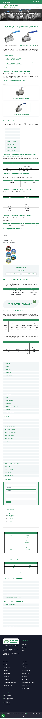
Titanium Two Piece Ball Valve (11, 132)
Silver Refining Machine (9, 475)
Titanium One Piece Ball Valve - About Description (13, 58)
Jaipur (11, 551)
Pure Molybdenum (25, 678)
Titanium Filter (7, 409)
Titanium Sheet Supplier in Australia (11, 626)
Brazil (21, 572)
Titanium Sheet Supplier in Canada (11, 613)
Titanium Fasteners (8, 375)
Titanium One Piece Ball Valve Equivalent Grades (13, 63)
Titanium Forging (8, 403)
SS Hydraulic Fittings (25, 663)
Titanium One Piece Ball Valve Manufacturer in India (27, 45)
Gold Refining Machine (9, 472)
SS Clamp (23, 669)
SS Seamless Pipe (25, 664)
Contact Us (23, 650)
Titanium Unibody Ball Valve (10, 150)
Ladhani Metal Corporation (12, 713)
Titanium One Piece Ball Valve (11, 129)
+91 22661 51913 (8, 2)
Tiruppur (11, 537)
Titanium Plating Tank (9, 400)
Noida (11, 540)
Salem (28, 544)
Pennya (11, 542)
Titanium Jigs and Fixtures (9, 412)
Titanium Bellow (8, 381)
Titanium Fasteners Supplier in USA (11, 594)
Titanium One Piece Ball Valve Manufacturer (21, 98)
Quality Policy (24, 647)
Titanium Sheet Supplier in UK (10, 607)
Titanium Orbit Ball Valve (10, 144)
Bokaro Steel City (27, 542)
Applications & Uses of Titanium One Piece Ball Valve (14, 67)
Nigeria (30, 567)
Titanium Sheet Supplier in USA (10, 610)
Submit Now (9, 502)
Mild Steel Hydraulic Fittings (10, 426)
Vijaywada (27, 540)
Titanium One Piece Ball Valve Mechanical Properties (14, 65)
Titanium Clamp (5, 672)
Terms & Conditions (16, 714)
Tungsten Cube (7, 466)
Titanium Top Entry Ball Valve (11, 141)
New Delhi (11, 544)
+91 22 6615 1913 (10, 520)
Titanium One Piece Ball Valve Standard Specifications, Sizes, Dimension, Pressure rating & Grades (21, 62)
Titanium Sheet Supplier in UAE (10, 604)
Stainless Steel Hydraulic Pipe (10, 432)
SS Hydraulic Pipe (25, 666)
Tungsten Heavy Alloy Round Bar (11, 460)
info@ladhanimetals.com (10, 1)
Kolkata (11, 549)
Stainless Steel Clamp (9, 438)
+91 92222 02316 (10, 521)
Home (23, 642)
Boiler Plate (7, 447)
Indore (28, 537)
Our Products (24, 645)
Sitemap (27, 714)
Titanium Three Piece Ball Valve (11, 134)
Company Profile (24, 644)
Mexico (14, 565)
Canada (30, 565)
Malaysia (30, 570)
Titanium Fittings (8, 372)
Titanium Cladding (8, 378)
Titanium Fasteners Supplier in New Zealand (12, 591)
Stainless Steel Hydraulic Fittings (11, 423)
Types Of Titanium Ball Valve (10, 60)
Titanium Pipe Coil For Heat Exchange (11, 406)
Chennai (11, 547)
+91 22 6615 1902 (10, 518)
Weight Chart (24, 648)
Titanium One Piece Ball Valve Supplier (21, 114)
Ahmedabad (28, 549)
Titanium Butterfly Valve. (18, 77)
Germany (13, 570)
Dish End (6, 441)
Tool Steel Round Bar (9, 444)
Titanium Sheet (7, 369)
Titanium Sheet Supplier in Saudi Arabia (12, 623)
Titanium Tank (7, 363)
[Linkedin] (36, 1)
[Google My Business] (38, 1)
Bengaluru (11, 535)
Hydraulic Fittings (24, 661)
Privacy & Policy (22, 714)
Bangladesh (14, 567)
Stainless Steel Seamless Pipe (10, 429)
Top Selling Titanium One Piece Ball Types (12, 59)
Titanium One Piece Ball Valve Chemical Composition (14, 64)
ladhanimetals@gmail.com (14, 273)
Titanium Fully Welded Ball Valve (11, 137)
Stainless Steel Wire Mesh (9, 435)
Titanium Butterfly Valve (9, 391)
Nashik (27, 535)
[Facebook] (33, 1)
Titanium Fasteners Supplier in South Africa (12, 597)
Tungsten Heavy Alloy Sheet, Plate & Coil (12, 463)
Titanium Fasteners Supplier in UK (11, 581)
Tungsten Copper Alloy (9, 469)
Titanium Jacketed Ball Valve (11, 147)
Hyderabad (27, 547)
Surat (27, 551)
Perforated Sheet (24, 676)
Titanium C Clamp (8, 394)
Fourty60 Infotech (29, 713)
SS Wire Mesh (24, 667)
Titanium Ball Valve (8, 388)
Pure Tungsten (7, 457)
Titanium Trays (7, 397)
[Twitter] (35, 1)
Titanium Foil (7, 366)
